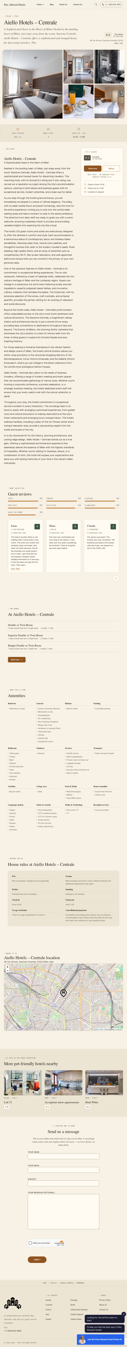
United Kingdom (76, 1314)
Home (45, 1283)
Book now (93, 168)
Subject (32, 1179)
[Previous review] (110, 578)
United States (75, 1319)
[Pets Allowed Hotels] (22, 1303)
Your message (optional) (41, 1192)
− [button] (7, 970)
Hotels (40, 4)
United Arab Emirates (79, 1310)
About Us (63, 4)
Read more (15, 569)
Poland (48, 1319)
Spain (72, 1305)
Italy (47, 1314)
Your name (33, 1152)
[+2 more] (110, 101)
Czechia (49, 1305)
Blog (51, 4)
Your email (34, 1165)
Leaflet (101, 1029)
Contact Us (77, 4)
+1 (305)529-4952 (13, 1331)
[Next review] (116, 578)
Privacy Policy (105, 1300)
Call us (111, 168)
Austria (48, 1300)
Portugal (73, 1300)
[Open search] (96, 4)
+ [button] (7, 966)
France (48, 1310)
